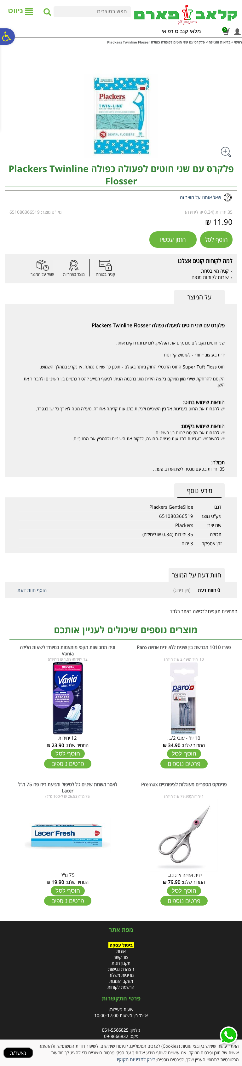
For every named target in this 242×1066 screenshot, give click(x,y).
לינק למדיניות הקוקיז (136, 1059)
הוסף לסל (216, 239)
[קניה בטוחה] (105, 265)
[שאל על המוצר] (42, 265)
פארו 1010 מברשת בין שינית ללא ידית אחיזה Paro (184, 647)
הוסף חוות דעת (32, 590)
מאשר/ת (18, 1053)
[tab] (199, 297)
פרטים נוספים (184, 764)
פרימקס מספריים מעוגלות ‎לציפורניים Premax (184, 784)
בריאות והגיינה (219, 42)
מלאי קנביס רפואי (181, 31)
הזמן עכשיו (173, 239)
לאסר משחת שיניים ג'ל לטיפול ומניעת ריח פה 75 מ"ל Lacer (67, 787)
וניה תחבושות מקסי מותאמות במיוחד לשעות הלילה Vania (67, 650)
